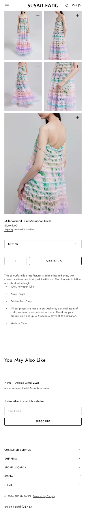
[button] (6, 5)
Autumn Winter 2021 (27, 383)
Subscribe (43, 421)
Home (7, 383)
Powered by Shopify (44, 496)
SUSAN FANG (23, 496)
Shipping (8, 229)
